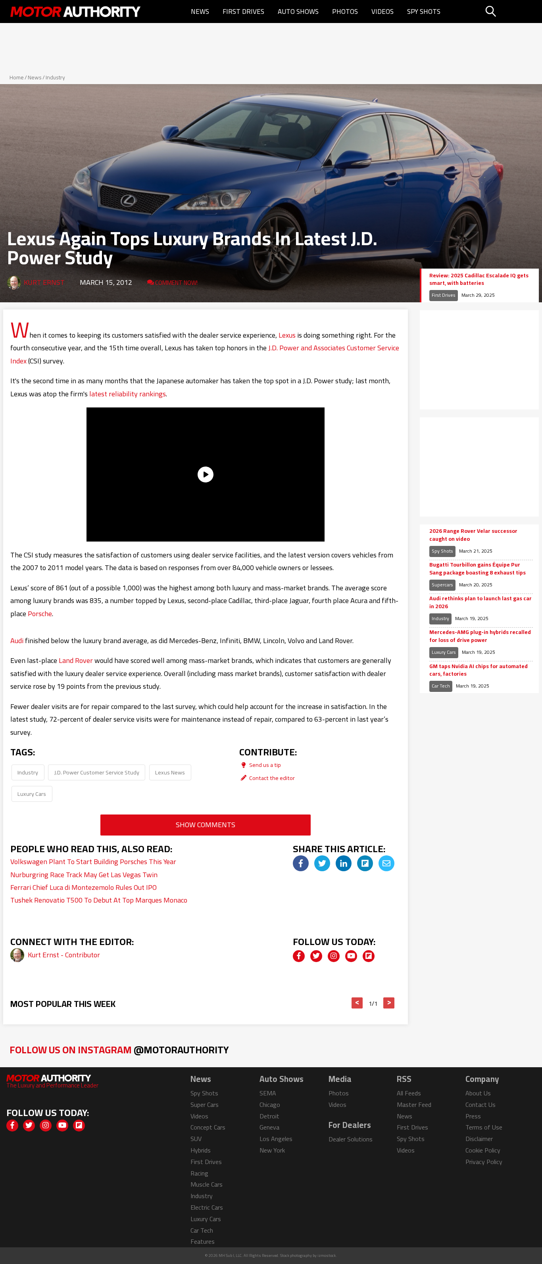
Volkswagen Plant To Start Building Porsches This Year (93, 861)
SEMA (267, 1093)
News (200, 11)
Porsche (40, 613)
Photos (345, 11)
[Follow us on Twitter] (316, 956)
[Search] (511, 11)
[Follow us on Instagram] (334, 956)
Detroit (269, 1116)
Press (473, 1116)
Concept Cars (207, 1127)
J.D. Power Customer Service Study (96, 772)
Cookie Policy (482, 1150)
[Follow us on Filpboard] (369, 956)
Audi (16, 640)
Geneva (269, 1127)
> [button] (389, 1003)
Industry (55, 77)
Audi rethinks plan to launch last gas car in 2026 (480, 602)
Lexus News (170, 772)
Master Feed (414, 1104)
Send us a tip (264, 764)
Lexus (287, 335)
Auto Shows (298, 11)
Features (202, 1241)
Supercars (442, 584)
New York (272, 1150)
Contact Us (480, 1104)
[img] (301, 863)
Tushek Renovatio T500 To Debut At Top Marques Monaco (98, 900)
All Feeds (409, 1093)
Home (17, 77)
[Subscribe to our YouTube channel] (351, 956)
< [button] (357, 1003)
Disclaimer (479, 1139)
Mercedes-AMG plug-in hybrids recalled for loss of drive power (480, 636)
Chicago (269, 1104)
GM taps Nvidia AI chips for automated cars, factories (478, 670)
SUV (196, 1139)
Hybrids (200, 1150)
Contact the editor (271, 777)
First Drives (243, 11)
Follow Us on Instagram (119, 1049)
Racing (199, 1173)
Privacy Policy (483, 1162)
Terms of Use (483, 1127)
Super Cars (204, 1104)
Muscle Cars (206, 1184)
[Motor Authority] (75, 11)
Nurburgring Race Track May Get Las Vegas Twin (84, 874)
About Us (478, 1093)
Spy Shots (423, 11)
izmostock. (327, 1255)
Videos (382, 11)
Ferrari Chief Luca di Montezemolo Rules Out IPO (83, 887)
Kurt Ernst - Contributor (64, 954)
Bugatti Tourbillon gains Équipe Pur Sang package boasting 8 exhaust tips (477, 568)
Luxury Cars (31, 793)
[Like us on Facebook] (299, 956)
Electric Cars (206, 1207)
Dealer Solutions (351, 1139)
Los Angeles (275, 1139)
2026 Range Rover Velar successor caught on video (473, 535)
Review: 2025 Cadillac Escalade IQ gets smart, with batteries (479, 279)
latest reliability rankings (127, 393)
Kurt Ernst (44, 282)
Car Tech (441, 685)
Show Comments (205, 824)
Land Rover (76, 660)
